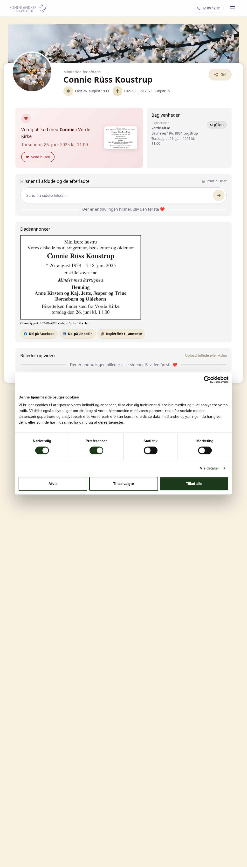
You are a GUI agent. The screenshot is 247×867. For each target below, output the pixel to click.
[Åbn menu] (232, 8)
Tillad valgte (123, 484)
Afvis (52, 484)
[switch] (96, 450)
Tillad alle (194, 484)
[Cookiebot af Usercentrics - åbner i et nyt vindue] (207, 379)
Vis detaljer (209, 468)
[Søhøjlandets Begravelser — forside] (28, 8)
